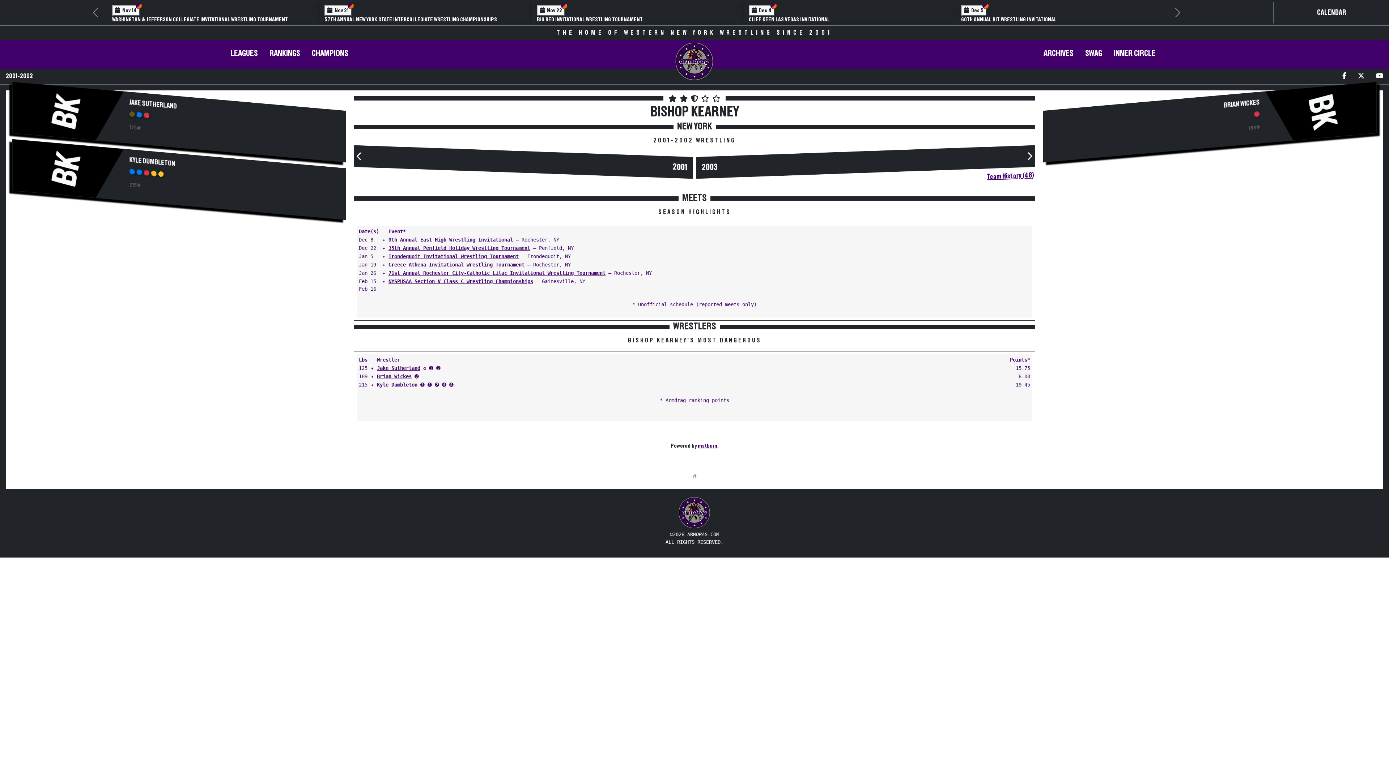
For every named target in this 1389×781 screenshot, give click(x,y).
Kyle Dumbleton (152, 161)
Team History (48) (1010, 176)
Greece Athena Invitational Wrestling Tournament (456, 265)
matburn (707, 446)
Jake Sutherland (153, 104)
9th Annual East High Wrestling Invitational (450, 240)
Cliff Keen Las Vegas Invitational (789, 19)
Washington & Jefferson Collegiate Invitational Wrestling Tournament (200, 19)
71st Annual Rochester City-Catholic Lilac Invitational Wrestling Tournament (497, 273)
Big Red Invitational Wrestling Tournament (590, 19)
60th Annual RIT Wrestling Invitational (1009, 19)
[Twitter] (1361, 76)
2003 (710, 167)
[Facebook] (1344, 76)
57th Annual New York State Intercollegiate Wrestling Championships (410, 19)
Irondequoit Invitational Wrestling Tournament (453, 256)
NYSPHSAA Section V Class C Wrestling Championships (460, 281)
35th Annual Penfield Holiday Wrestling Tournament (459, 248)
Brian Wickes (394, 376)
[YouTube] (1379, 76)
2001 (680, 167)
